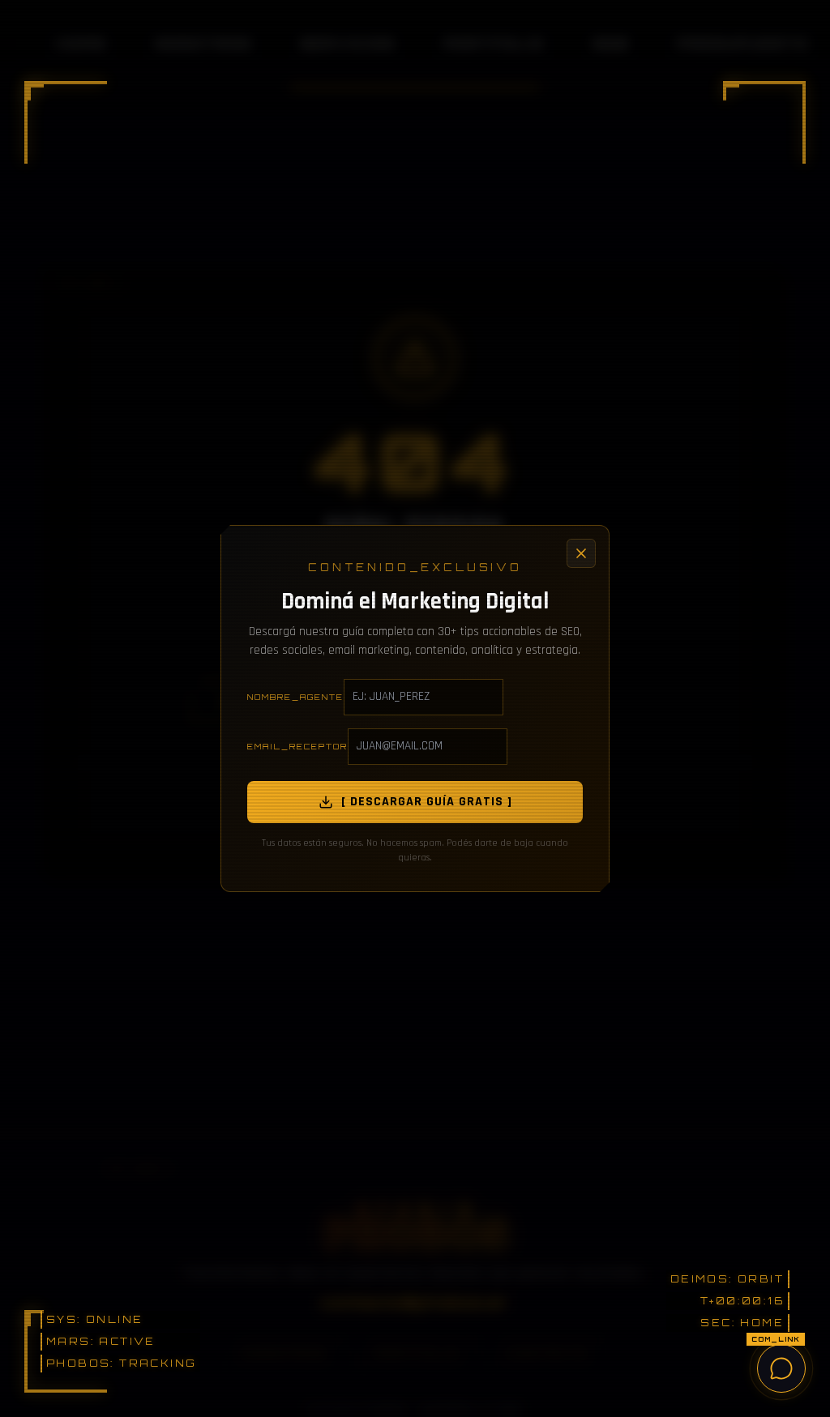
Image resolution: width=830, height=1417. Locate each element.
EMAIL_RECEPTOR (297, 746)
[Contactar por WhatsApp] (781, 1368)
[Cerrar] (581, 553)
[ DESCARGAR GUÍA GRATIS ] (426, 801)
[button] (65, 122)
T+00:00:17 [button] (743, 1301)
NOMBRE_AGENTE (295, 697)
